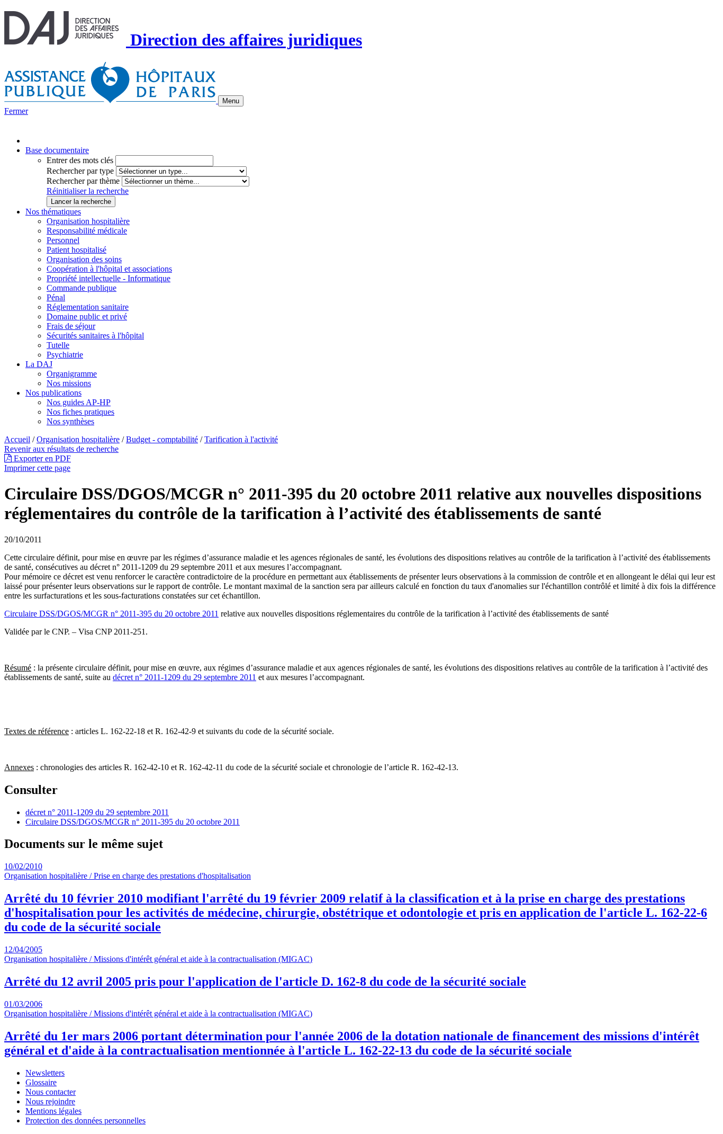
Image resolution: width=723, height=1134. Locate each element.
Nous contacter (50, 1091)
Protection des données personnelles (85, 1120)
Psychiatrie (65, 354)
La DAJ (38, 364)
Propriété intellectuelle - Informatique (108, 278)
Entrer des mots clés (80, 160)
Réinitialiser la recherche (88, 190)
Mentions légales (53, 1110)
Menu (230, 101)
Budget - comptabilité (162, 439)
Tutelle (58, 345)
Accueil (17, 439)
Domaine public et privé (87, 316)
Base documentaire (57, 150)
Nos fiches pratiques (80, 411)
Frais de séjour (71, 326)
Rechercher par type (80, 170)
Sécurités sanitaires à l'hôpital (95, 335)
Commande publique (81, 287)
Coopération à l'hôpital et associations (109, 268)
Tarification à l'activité (241, 439)
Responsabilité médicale (87, 230)
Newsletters (45, 1072)
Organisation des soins (84, 259)
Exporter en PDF (41, 458)
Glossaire (41, 1082)
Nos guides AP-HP (79, 402)
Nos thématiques (53, 211)
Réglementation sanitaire (88, 306)
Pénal (56, 297)
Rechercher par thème (83, 180)
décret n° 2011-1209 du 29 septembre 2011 (184, 677)
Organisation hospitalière (88, 221)
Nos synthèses (70, 421)
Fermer (16, 110)
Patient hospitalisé (76, 249)
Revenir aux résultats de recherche (61, 448)
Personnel (63, 240)
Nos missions (69, 383)
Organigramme (72, 373)
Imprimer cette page (37, 467)
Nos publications (53, 392)
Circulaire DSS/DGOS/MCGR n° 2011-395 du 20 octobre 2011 (111, 613)
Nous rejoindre (50, 1101)
